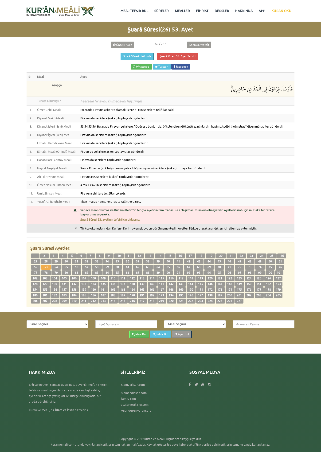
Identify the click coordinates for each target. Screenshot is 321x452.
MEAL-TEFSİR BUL (135, 11)
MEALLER (182, 11)
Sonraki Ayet (197, 45)
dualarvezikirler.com (135, 404)
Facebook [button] (181, 66)
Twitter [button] (163, 66)
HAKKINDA (244, 11)
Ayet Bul (183, 334)
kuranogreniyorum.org (136, 410)
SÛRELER (161, 11)
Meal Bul (140, 334)
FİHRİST (202, 11)
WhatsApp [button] (142, 66)
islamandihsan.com (134, 393)
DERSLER (222, 11)
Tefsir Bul (161, 334)
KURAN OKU (282, 11)
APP (262, 11)
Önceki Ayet (123, 45)
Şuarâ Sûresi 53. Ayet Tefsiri (178, 56)
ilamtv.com (128, 399)
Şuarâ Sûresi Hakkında (137, 56)
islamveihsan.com (133, 384)
